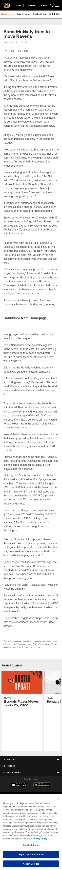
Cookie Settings (31, 845)
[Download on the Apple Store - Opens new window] (19, 785)
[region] (31, 832)
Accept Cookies (31, 863)
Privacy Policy (40, 838)
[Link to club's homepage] (7, 4)
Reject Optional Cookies (31, 854)
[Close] (58, 798)
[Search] (51, 5)
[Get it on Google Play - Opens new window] (42, 787)
